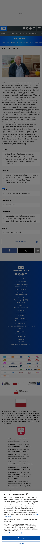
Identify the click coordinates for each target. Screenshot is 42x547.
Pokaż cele (21, 543)
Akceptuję (21, 538)
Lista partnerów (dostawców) (13, 533)
